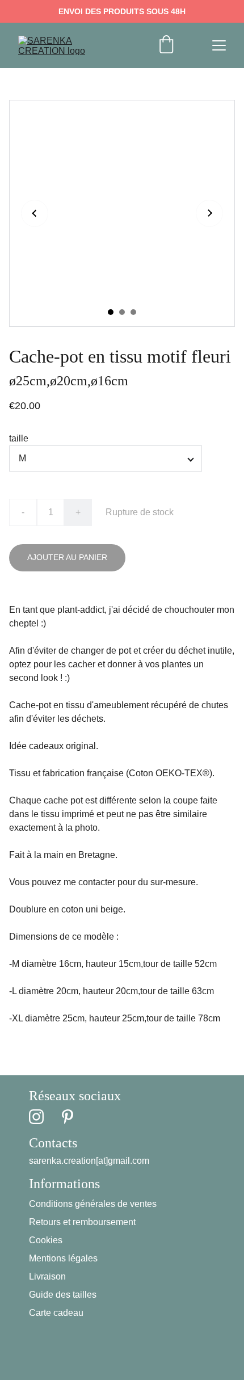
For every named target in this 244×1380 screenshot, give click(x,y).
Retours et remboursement (82, 1222)
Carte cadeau (56, 1313)
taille (18, 438)
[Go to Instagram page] (36, 1116)
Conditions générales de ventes (93, 1204)
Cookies (45, 1240)
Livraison (47, 1276)
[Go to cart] (166, 45)
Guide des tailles (62, 1294)
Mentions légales (63, 1258)
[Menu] (219, 45)
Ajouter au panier (67, 557)
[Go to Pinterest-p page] (67, 1116)
